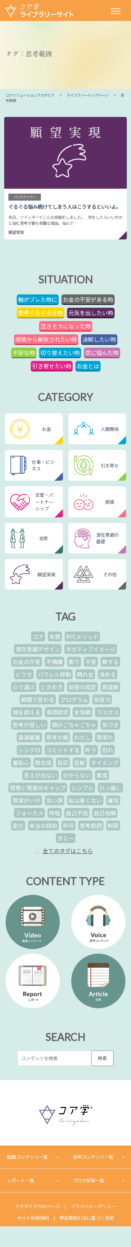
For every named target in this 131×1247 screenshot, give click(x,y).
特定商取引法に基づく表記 (86, 1217)
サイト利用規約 (33, 1217)
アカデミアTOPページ (37, 1206)
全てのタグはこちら (68, 851)
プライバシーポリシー (93, 1206)
